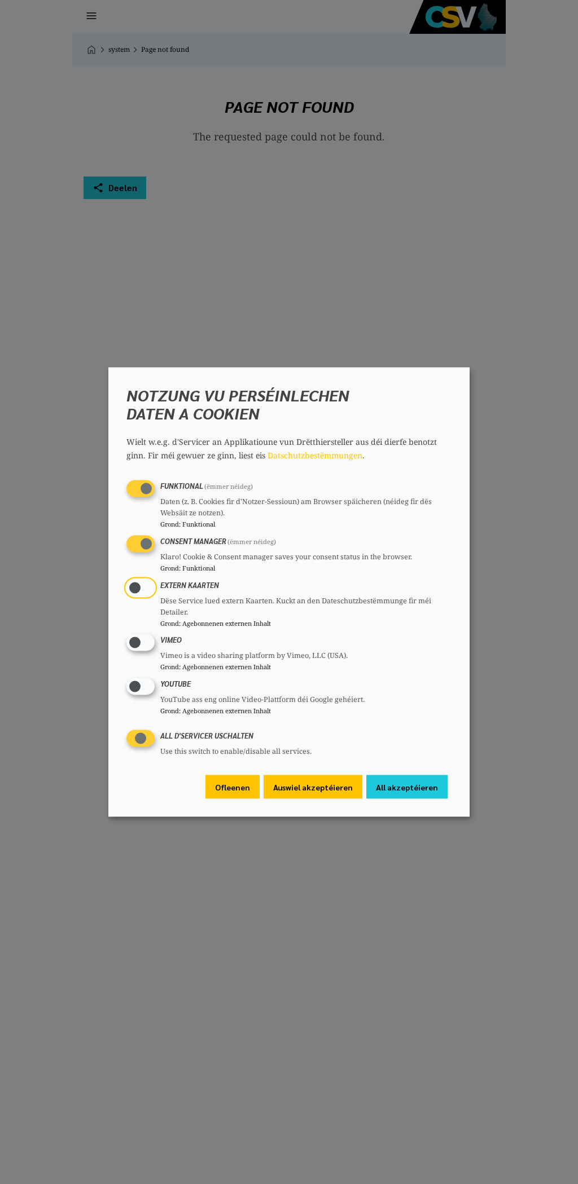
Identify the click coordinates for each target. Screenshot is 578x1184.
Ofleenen (232, 786)
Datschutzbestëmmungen (315, 455)
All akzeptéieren (407, 786)
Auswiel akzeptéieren (313, 786)
